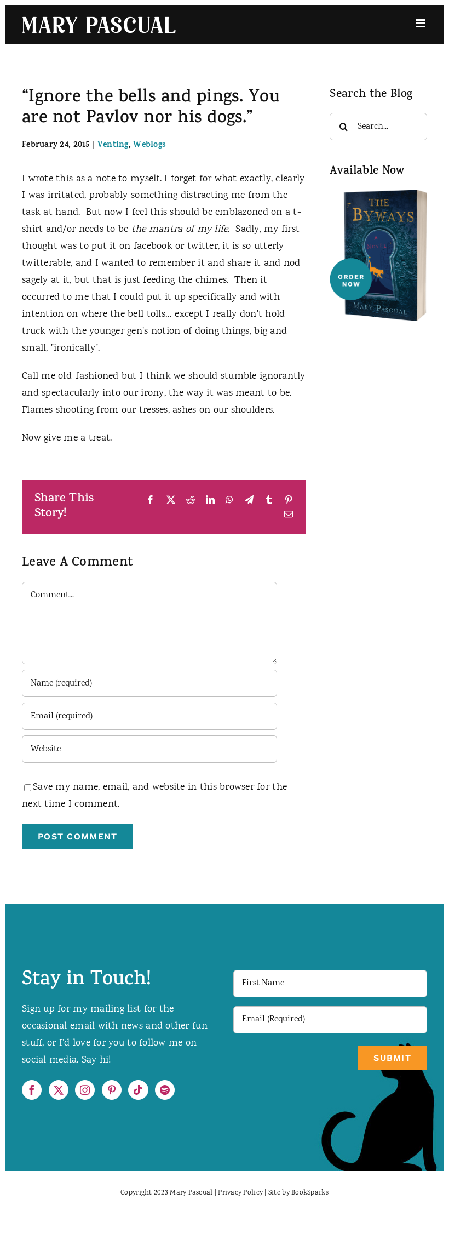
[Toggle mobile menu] (421, 23)
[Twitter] (58, 1090)
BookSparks (310, 1193)
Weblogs (149, 145)
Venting (113, 145)
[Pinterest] (112, 1090)
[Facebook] (32, 1090)
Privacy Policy (240, 1193)
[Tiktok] (138, 1090)
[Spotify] (165, 1090)
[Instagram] (85, 1090)
